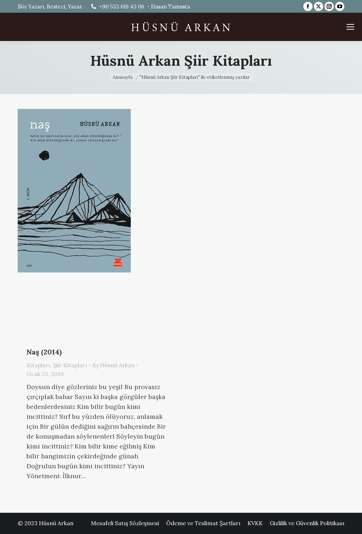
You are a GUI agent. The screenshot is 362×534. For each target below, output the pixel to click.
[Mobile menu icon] (350, 26)
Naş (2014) (44, 351)
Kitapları (38, 365)
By (113, 365)
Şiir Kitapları (70, 365)
